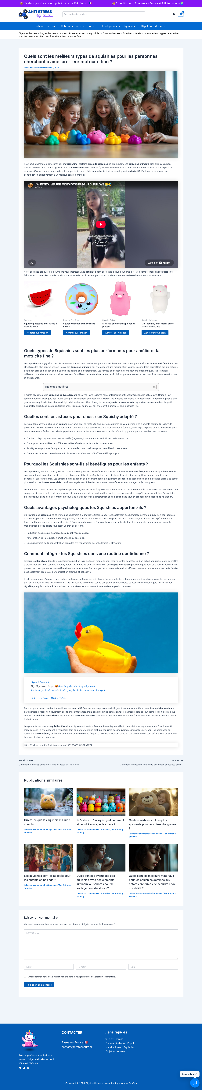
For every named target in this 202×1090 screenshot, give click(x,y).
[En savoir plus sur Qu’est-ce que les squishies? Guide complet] (48, 802)
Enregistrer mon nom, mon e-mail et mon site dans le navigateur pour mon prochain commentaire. (72, 977)
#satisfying (66, 690)
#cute (76, 690)
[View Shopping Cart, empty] (180, 14)
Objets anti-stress (28, 33)
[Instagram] (28, 1068)
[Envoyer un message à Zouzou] (195, 1083)
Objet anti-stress (151, 26)
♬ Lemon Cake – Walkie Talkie (48, 698)
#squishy (63, 686)
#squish (73, 686)
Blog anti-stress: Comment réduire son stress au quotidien (70, 33)
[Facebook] (20, 1068)
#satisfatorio (52, 690)
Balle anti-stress (45, 26)
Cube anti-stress (71, 26)
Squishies (129, 26)
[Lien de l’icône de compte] (174, 14)
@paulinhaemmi (40, 682)
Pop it (91, 26)
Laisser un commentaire (35, 829)
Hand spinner (109, 26)
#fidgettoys (37, 690)
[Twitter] (24, 1068)
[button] (56, 26)
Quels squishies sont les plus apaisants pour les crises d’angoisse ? (152, 824)
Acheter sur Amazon (37, 332)
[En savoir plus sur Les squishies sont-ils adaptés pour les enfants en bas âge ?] (48, 857)
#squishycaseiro (88, 686)
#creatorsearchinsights (93, 690)
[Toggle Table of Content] (153, 387)
